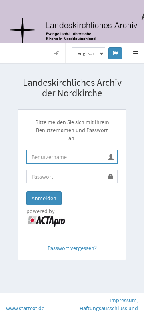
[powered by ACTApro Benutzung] (71, 31)
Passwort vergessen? (72, 248)
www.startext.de (25, 308)
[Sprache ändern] (115, 53)
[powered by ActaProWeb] (46, 220)
